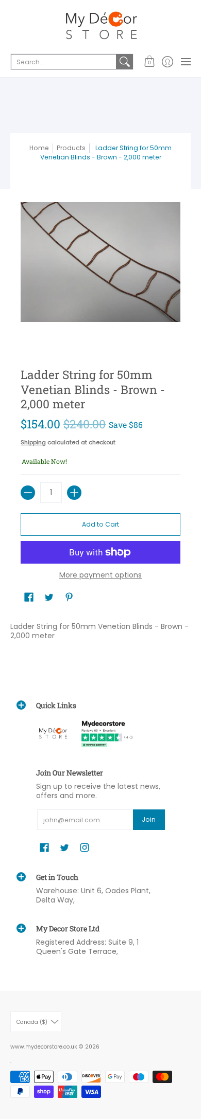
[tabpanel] (100, 633)
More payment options (100, 575)
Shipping (33, 442)
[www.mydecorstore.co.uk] (100, 25)
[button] (149, 61)
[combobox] (63, 61)
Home (39, 147)
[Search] (124, 61)
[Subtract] (28, 492)
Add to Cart (100, 524)
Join (149, 819)
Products (71, 147)
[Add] (74, 492)
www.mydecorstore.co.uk (43, 1047)
